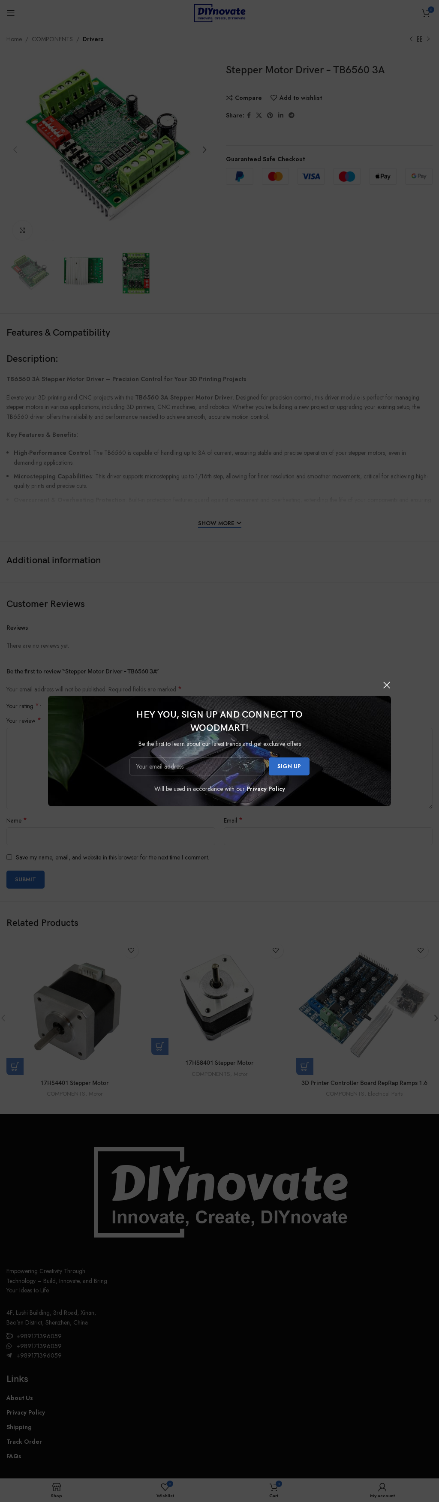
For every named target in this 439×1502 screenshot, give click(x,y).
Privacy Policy (266, 788)
